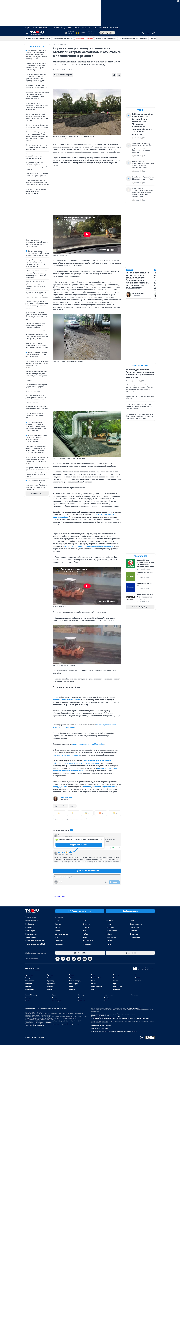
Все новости (37, 46)
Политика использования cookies (101, 1025)
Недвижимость (31, 28)
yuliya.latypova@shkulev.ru (133, 1008)
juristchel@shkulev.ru (73, 1024)
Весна (57, 927)
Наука (85, 937)
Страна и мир (135, 927)
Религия (109, 941)
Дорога (73, 806)
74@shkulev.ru (48, 1022)
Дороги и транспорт (62, 934)
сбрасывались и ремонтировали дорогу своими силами (89, 546)
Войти (60, 883)
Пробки (81, 33)
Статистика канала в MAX (35, 944)
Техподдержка (30, 937)
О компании (29, 927)
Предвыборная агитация (34, 941)
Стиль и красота (136, 924)
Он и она (109, 921)
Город (57, 931)
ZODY (117, 28)
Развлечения (111, 937)
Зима (84, 921)
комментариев (65, 75)
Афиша (84, 28)
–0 (119, 848)
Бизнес (58, 924)
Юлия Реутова (66, 797)
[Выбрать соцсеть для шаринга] (119, 75)
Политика (110, 927)
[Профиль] (153, 33)
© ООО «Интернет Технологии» (35, 1037)
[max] (74, 959)
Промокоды (43, 28)
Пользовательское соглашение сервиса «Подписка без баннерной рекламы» (114, 1031)
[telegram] (57, 959)
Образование (87, 944)
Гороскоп (92, 28)
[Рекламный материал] (107, 32)
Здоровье (59, 944)
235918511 (61, 852)
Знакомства (54, 28)
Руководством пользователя (100, 1015)
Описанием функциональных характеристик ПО (105, 1017)
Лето (84, 931)
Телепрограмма (74, 28)
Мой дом (86, 934)
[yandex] (90, 959)
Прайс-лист (29, 924)
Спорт (132, 921)
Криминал (86, 924)
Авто (57, 921)
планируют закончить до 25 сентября (88, 744)
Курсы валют (103, 28)
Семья (108, 944)
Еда (56, 937)
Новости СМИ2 (59, 896)
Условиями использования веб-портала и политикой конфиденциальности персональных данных (120, 1018)
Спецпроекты (135, 937)
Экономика (134, 934)
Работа (109, 934)
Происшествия (112, 931)
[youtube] (84, 959)
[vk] (63, 959)
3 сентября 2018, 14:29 (59, 69)
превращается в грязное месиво (66, 700)
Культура (86, 927)
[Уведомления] (148, 33)
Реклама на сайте (31, 921)
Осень (108, 924)
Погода (63, 28)
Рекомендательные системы (99, 1028)
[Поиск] (143, 33)
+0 (113, 848)
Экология (133, 931)
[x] (79, 959)
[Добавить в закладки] (114, 75)
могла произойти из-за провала (66, 755)
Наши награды (30, 931)
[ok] (68, 959)
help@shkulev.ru (39, 1025)
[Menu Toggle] (26, 33)
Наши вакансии (31, 934)
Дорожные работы (60, 806)
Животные (59, 941)
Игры (112, 28)
